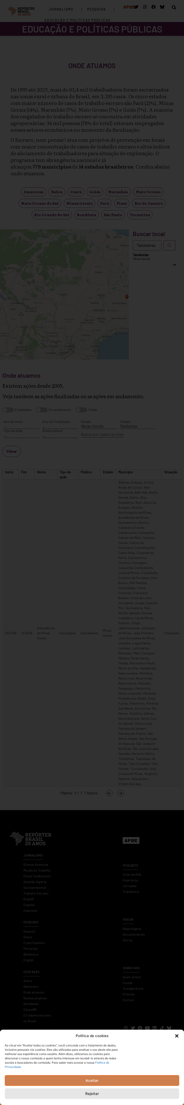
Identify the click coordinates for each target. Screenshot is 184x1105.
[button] (176, 1035)
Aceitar (92, 1080)
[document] (92, 552)
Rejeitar (92, 1093)
